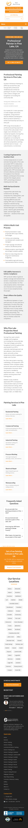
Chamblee (18, 607)
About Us (6, 786)
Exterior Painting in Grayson (11, 767)
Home (5, 28)
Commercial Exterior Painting (11, 747)
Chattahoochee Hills (14, 633)
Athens (10, 588)
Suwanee (18, 662)
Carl (7, 600)
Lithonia (10, 618)
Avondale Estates (14, 603)
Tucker (9, 625)
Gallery (5, 781)
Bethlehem (18, 596)
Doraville (9, 614)
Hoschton (9, 596)
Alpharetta (17, 625)
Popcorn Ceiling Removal (10, 772)
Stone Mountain (18, 622)
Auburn (10, 592)
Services (6, 740)
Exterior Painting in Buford (10, 762)
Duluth (21, 648)
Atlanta (10, 629)
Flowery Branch (18, 666)
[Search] (21, 18)
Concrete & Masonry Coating (11, 779)
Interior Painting (8, 742)
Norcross (10, 659)
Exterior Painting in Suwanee (11, 752)
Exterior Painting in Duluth (10, 759)
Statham (13, 600)
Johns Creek (11, 637)
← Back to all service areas (8, 546)
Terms (14, 823)
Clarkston (10, 611)
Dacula (14, 648)
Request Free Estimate (14, 567)
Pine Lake (17, 618)
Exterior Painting (8, 745)
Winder (20, 600)
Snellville (18, 659)
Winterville (17, 588)
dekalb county (15, 28)
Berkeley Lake (19, 644)
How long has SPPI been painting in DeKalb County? (14, 528)
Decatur (18, 611)
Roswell (19, 640)
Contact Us (6, 789)
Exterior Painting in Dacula (10, 764)
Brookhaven (10, 607)
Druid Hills (17, 670)
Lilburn (9, 655)
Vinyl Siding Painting (9, 777)
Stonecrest (8, 622)
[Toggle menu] (26, 24)
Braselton (17, 592)
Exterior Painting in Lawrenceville (12, 754)
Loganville (17, 655)
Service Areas (9, 28)
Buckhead (17, 629)
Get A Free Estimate (14, 11)
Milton (18, 637)
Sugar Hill (10, 662)
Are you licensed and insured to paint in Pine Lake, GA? (14, 519)
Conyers (10, 670)
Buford (7, 648)
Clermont (8, 666)
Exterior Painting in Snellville (11, 757)
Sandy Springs (8, 644)
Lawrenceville (17, 651)
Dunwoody (18, 614)
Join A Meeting (14, 15)
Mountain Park (10, 640)
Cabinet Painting (8, 769)
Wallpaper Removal (8, 774)
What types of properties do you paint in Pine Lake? (14, 536)
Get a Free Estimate (14, 62)
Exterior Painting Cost (9, 749)
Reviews (6, 784)
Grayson (9, 651)
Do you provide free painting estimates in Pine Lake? (14, 511)
